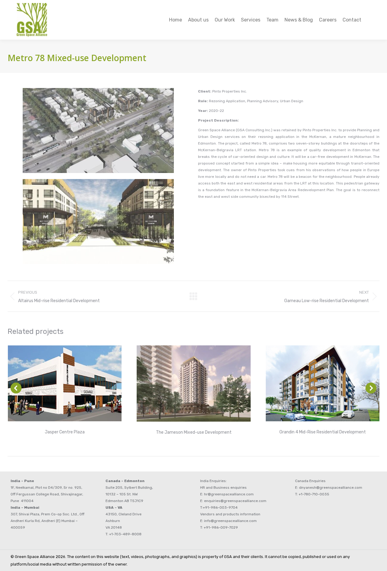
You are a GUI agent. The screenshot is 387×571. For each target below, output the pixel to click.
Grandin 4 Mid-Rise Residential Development (322, 432)
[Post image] (65, 383)
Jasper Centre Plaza (65, 432)
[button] (16, 388)
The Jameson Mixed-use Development (194, 432)
